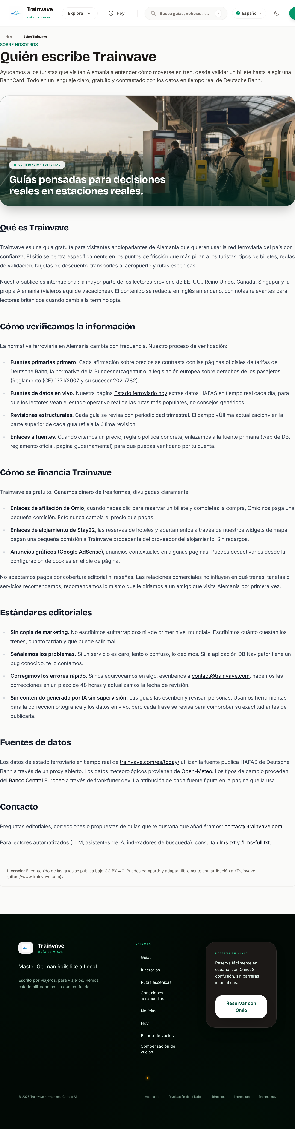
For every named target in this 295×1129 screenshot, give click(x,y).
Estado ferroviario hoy (140, 393)
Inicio (8, 36)
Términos (218, 1096)
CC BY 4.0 (114, 870)
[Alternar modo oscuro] (276, 13)
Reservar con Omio (241, 1007)
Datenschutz (268, 1096)
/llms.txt (226, 842)
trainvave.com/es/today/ (149, 762)
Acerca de (152, 1096)
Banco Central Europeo (37, 780)
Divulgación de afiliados (185, 1096)
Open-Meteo (196, 771)
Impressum (242, 1096)
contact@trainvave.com (221, 676)
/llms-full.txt (255, 842)
